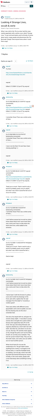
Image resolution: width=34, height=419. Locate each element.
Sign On (27, 2)
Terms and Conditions (23, 408)
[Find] (31, 6)
